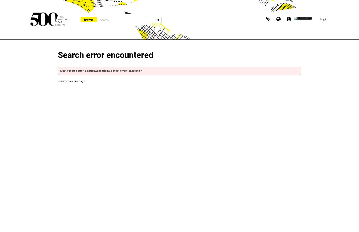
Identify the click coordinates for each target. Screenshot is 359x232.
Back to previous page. (72, 81)
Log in (323, 19)
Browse (88, 20)
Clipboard (268, 19)
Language (278, 19)
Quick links (289, 19)
